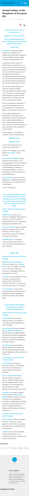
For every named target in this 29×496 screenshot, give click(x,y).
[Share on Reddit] (24, 448)
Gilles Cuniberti (20, 19)
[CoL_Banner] (8, 3)
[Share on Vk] (21, 448)
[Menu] (25, 3)
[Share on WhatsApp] (8, 448)
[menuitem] (21, 3)
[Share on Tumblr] (17, 448)
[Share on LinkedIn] (14, 448)
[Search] (21, 3)
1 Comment (11, 19)
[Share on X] (4, 448)
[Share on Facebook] (1, 448)
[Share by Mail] (27, 448)
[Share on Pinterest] (11, 448)
